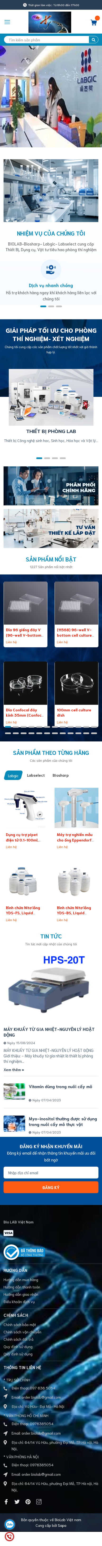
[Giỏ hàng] (93, 24)
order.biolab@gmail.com (41, 1396)
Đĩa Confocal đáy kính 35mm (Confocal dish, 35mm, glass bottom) (25, 717)
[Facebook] (6, 1501)
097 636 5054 (42, 1387)
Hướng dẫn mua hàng (21, 1279)
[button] (43, 306)
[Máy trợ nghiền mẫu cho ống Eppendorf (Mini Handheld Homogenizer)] (76, 808)
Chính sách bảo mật (20, 1324)
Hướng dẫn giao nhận (21, 1294)
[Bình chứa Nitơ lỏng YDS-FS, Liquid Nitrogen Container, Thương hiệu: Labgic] (25, 880)
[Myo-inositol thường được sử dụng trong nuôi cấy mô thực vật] (14, 1124)
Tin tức (51, 936)
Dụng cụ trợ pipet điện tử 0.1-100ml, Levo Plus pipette (22, 839)
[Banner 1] (51, 484)
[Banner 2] (51, 527)
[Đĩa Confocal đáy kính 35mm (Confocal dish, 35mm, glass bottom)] (25, 683)
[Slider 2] (51, 96)
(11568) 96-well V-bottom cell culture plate (74, 635)
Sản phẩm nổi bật (51, 559)
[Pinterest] (28, 1501)
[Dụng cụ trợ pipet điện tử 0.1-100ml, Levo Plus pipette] (25, 808)
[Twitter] (17, 1501)
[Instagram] (39, 1501)
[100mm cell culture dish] (76, 683)
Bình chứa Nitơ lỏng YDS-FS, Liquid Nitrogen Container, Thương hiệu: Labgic (24, 915)
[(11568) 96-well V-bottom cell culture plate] (76, 603)
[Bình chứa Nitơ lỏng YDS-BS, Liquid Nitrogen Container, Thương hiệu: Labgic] (76, 880)
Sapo (62, 1525)
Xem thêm (13, 1069)
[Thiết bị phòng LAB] (51, 396)
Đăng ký (51, 1187)
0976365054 (41, 1423)
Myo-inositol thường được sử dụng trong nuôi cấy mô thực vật (63, 1121)
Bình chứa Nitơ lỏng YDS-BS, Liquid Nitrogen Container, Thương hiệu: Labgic (75, 915)
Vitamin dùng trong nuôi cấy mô (60, 1086)
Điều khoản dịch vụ (19, 1301)
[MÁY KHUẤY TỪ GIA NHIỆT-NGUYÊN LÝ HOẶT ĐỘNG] (51, 987)
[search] (93, 39)
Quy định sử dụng (18, 1346)
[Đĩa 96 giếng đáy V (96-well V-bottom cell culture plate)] (25, 603)
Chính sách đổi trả (18, 1338)
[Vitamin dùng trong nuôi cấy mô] (14, 1091)
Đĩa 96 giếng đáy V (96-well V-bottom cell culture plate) (23, 635)
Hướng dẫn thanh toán (22, 1286)
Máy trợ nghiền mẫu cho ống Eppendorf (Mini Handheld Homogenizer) (75, 842)
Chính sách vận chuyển (22, 1331)
